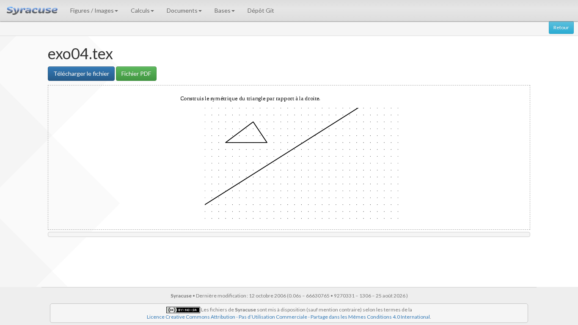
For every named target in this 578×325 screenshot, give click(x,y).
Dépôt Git (261, 10)
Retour (561, 27)
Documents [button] (182, 10)
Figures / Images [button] (92, 10)
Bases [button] (223, 10)
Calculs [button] (140, 10)
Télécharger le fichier (81, 73)
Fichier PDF (136, 73)
